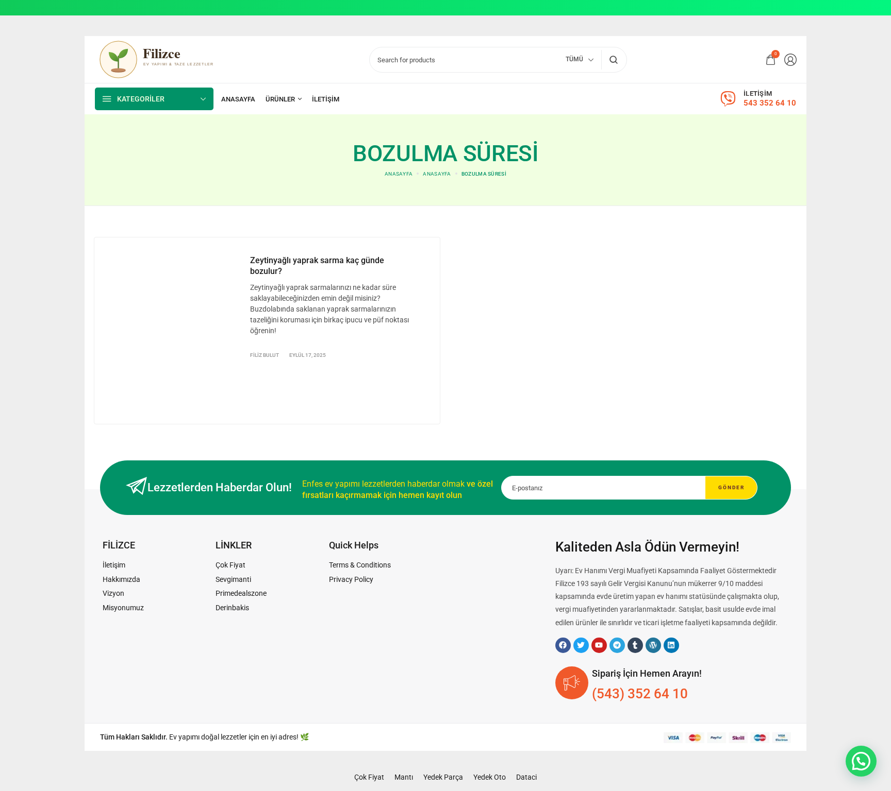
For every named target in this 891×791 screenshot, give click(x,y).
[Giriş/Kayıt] (790, 60)
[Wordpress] (653, 645)
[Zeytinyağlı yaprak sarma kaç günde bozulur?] (170, 329)
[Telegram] (617, 645)
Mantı (403, 777)
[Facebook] (563, 645)
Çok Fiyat (369, 777)
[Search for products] (613, 60)
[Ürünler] (284, 99)
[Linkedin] (671, 645)
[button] (861, 761)
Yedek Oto (489, 777)
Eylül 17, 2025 (307, 355)
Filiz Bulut (264, 355)
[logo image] (163, 59)
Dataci (526, 777)
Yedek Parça (443, 777)
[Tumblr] (635, 645)
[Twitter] (581, 645)
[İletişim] (325, 99)
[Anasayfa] (238, 99)
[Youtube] (599, 645)
